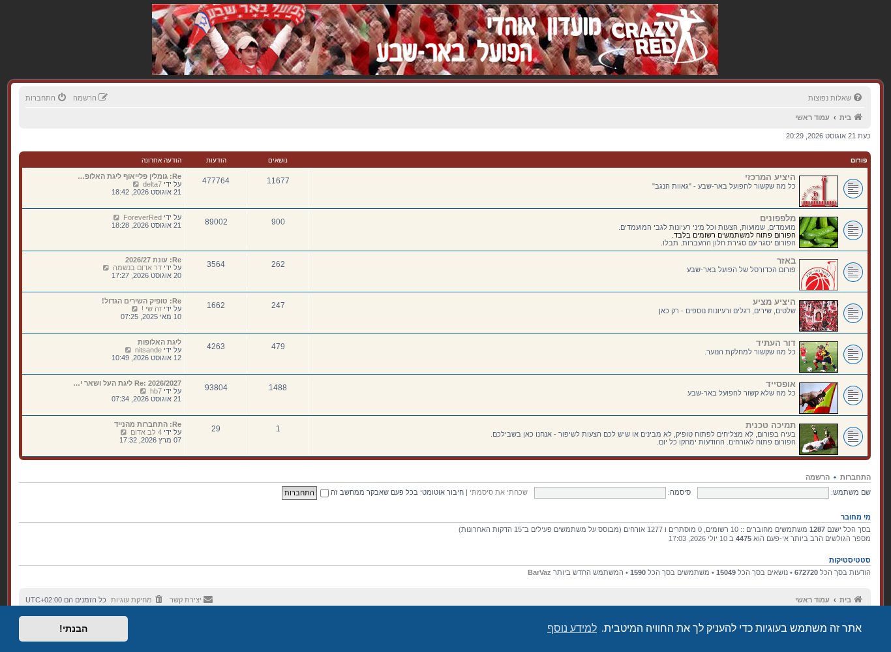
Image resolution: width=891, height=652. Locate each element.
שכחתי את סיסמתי (499, 492)
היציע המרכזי (770, 177)
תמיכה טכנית (771, 425)
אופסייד (781, 384)
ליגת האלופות (159, 342)
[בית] (649, 26)
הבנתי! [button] (73, 628)
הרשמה (818, 477)
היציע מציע (774, 302)
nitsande (148, 350)
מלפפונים (778, 218)
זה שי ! (152, 309)
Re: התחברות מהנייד (147, 424)
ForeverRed (142, 217)
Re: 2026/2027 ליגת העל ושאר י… (127, 383)
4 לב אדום (146, 432)
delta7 (152, 184)
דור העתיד (776, 343)
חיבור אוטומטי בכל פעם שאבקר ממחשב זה (396, 492)
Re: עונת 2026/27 (153, 260)
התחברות (855, 477)
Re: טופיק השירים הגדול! (141, 301)
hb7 (156, 391)
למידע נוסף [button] (572, 628)
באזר (786, 261)
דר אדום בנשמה (137, 268)
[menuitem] (836, 98)
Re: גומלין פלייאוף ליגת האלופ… (129, 176)
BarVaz (539, 572)
